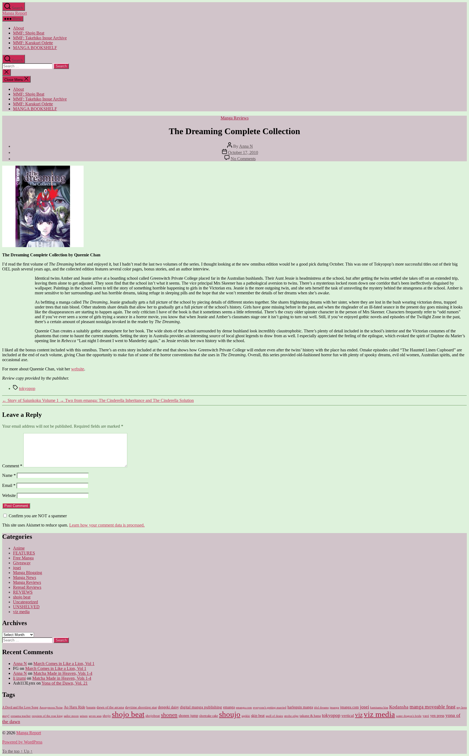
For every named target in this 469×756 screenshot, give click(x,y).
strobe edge (291, 715)
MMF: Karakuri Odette (33, 42)
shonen (169, 715)
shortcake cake (208, 716)
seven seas (95, 715)
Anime (19, 548)
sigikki (246, 715)
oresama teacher (21, 715)
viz (359, 714)
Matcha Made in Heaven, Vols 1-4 (62, 673)
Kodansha (398, 707)
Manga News (24, 577)
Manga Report (14, 13)
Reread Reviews (27, 587)
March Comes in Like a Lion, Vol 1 (63, 663)
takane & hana (310, 716)
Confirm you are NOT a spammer (37, 516)
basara (91, 707)
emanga (229, 707)
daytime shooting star (141, 707)
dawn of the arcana (110, 707)
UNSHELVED (26, 606)
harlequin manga (300, 707)
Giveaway (22, 562)
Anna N (246, 146)
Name (9, 475)
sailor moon (71, 715)
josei (17, 567)
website (77, 369)
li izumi (19, 678)
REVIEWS (23, 592)
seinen (84, 715)
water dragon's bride (409, 715)
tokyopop (27, 388)
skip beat (258, 716)
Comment (12, 466)
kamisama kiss (379, 707)
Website (9, 495)
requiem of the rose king (47, 715)
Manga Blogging (27, 572)
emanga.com (244, 707)
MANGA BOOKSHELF (35, 47)
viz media (21, 611)
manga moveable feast (432, 707)
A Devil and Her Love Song (20, 707)
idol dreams (321, 707)
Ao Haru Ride (74, 707)
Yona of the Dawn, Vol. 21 (65, 683)
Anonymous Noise (51, 707)
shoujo (229, 714)
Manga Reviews (235, 118)
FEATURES (24, 553)
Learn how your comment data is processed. (107, 525)
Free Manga (23, 558)
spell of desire (274, 715)
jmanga (334, 707)
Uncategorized (25, 602)
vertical (347, 715)
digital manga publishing (201, 707)
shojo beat (21, 597)
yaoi (426, 716)
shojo (107, 716)
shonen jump (188, 716)
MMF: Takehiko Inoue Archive (40, 38)
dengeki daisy (168, 707)
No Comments (243, 158)
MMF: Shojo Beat (28, 33)
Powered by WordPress (22, 742)
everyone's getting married (269, 707)
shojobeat (152, 716)
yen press (437, 716)
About (18, 28)
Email (8, 485)
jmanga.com (349, 707)
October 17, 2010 (243, 152)
